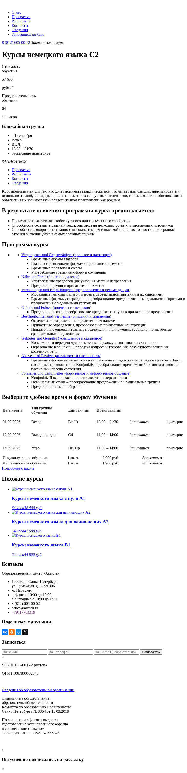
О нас (16, 12)
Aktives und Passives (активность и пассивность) (61, 356)
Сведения (20, 30)
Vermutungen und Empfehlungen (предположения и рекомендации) (75, 290)
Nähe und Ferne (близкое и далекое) (50, 277)
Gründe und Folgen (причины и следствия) (56, 307)
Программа (21, 17)
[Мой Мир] (18, 632)
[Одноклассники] (12, 632)
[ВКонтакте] (5, 632)
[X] (25, 632)
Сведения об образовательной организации (38, 690)
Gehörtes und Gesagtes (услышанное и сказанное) (61, 338)
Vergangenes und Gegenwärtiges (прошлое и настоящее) (66, 255)
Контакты (20, 25)
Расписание (21, 21)
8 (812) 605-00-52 (16, 43)
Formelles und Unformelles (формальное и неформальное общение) (75, 373)
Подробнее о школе (18, 468)
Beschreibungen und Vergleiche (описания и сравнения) (66, 316)
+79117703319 (23, 612)
